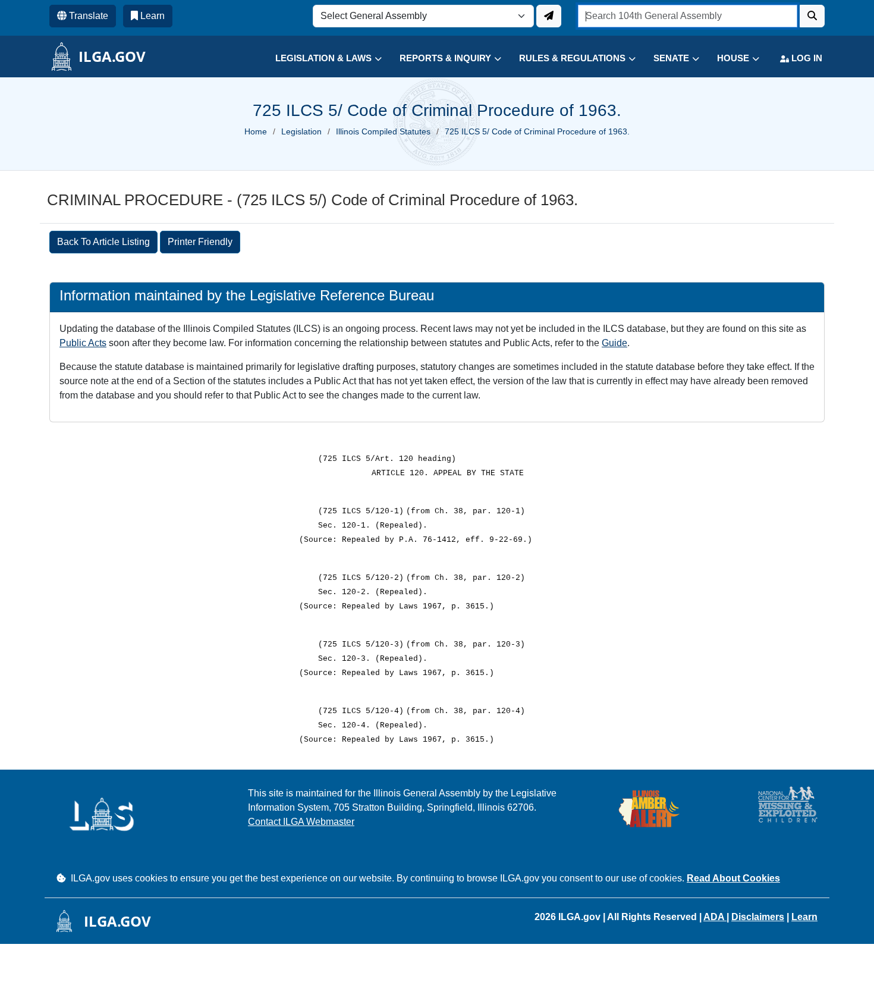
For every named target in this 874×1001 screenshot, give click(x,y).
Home (255, 131)
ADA (715, 917)
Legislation (301, 131)
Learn (804, 917)
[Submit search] (812, 16)
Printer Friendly (200, 242)
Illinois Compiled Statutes (383, 131)
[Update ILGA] (548, 16)
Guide (614, 343)
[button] (319, 58)
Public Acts (82, 343)
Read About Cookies (733, 878)
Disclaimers (757, 917)
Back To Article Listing (103, 242)
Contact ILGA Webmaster (301, 822)
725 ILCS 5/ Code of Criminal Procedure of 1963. (537, 131)
